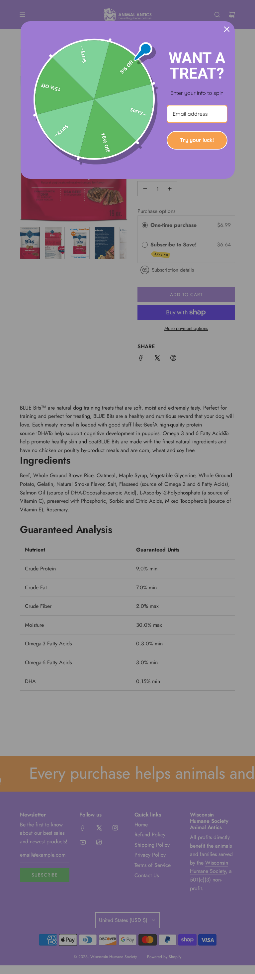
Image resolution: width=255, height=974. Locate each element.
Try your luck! (197, 140)
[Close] (227, 29)
